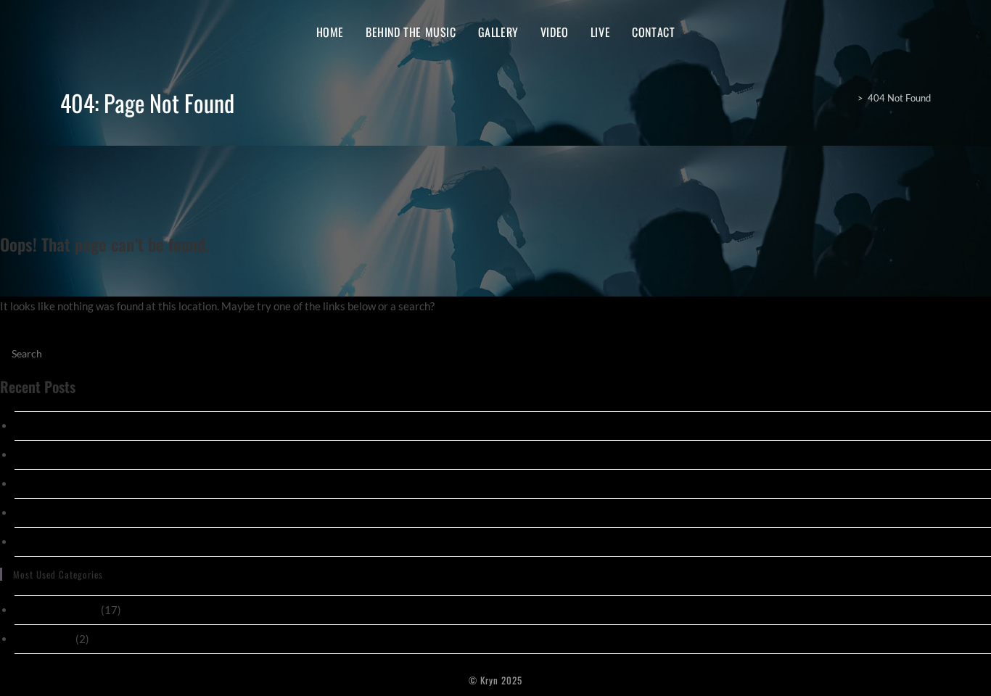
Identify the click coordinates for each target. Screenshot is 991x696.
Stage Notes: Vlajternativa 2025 (92, 425)
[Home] (847, 98)
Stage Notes (44, 638)
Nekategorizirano (57, 609)
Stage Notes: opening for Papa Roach (102, 454)
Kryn (78, 31)
